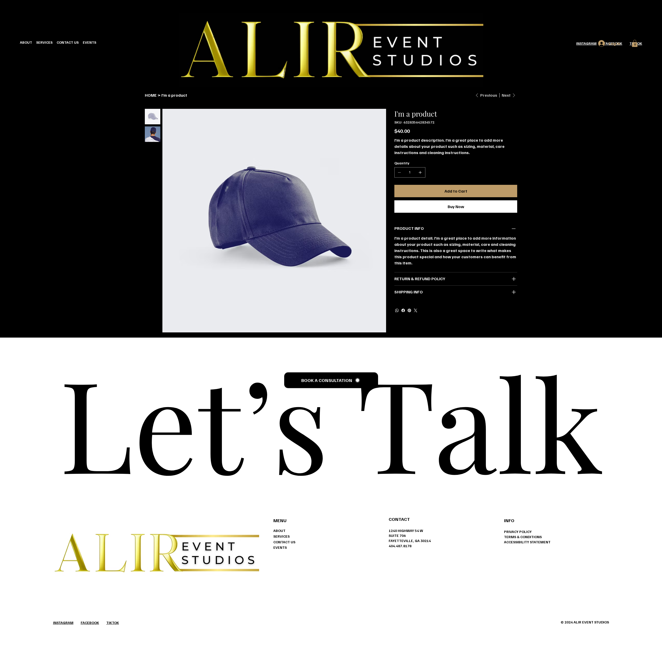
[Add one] (420, 172)
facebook (90, 622)
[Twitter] (415, 310)
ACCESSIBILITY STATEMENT (527, 542)
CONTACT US (284, 542)
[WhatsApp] (397, 310)
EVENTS (280, 547)
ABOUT (279, 530)
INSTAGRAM (586, 43)
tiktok (112, 622)
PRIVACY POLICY (518, 531)
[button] (635, 43)
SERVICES (281, 536)
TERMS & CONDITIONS (523, 537)
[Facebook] (403, 310)
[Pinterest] (409, 310)
